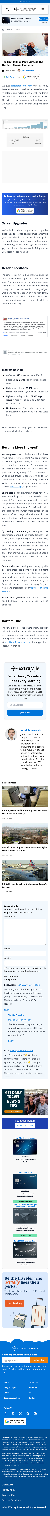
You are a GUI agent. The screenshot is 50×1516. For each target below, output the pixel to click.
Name (8, 948)
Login (6, 1393)
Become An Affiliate (12, 1398)
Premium (33, 1387)
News (18, 29)
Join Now (25, 712)
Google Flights (10, 1387)
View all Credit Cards (25, 1125)
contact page (16, 486)
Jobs (30, 1393)
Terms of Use (8, 1495)
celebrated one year (21, 85)
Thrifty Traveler (16, 1015)
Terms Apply (5, 23)
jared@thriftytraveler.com (17, 642)
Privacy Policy (8, 1489)
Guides (32, 1398)
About (6, 1382)
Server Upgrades (14, 223)
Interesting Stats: (13, 370)
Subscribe (39, 1360)
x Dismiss (44, 23)
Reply (6, 1009)
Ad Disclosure (25, 1)
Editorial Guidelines (11, 1500)
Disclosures (7, 1484)
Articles (10, 29)
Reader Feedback (15, 268)
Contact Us (33, 1382)
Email (7, 958)
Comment (9, 916)
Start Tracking (14, 1303)
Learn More (43, 19)
